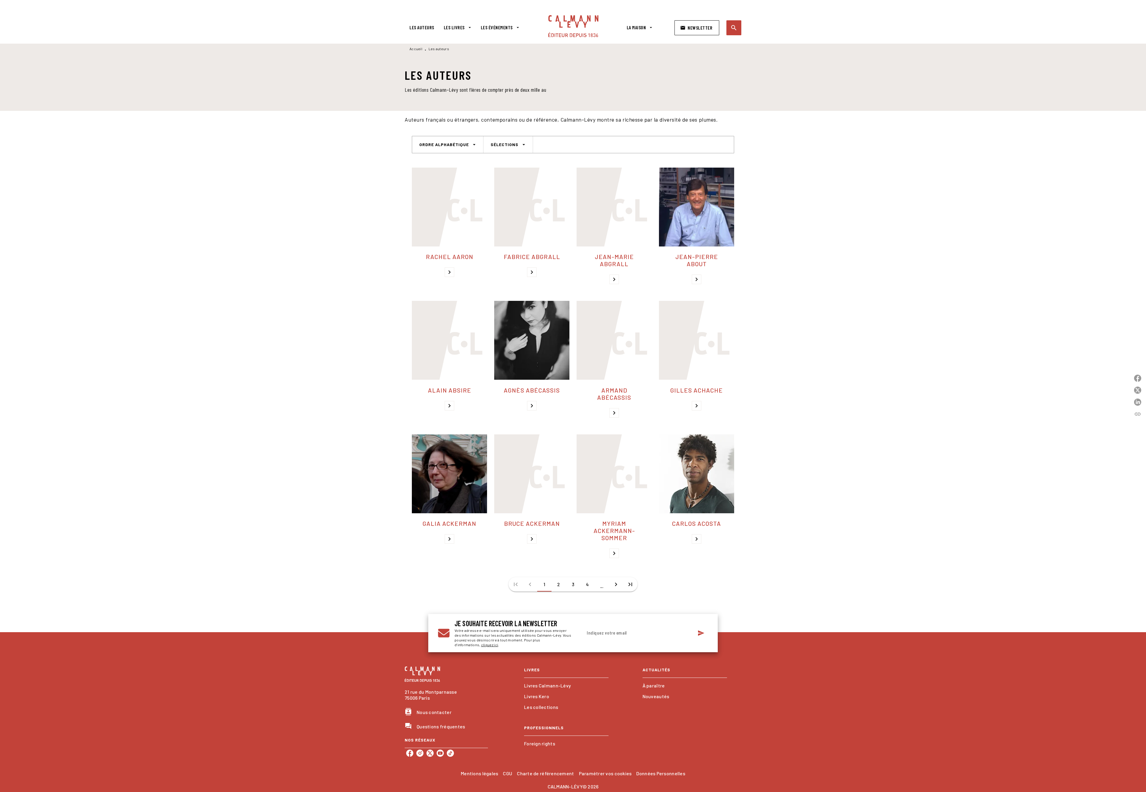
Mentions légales (479, 773)
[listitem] (410, 753)
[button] (696, 27)
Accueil (415, 49)
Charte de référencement (545, 773)
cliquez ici (489, 645)
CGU (507, 773)
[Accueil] (573, 26)
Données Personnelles (660, 773)
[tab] (422, 27)
